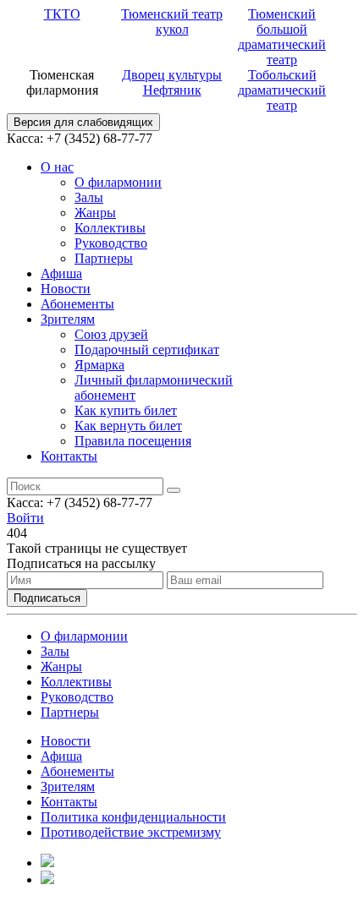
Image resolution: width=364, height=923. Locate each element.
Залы (88, 197)
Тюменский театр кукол (172, 21)
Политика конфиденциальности (133, 817)
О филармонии (118, 182)
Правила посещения (132, 441)
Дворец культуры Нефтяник (172, 82)
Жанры (95, 212)
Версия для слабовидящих (83, 122)
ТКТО (62, 14)
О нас (57, 167)
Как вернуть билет (128, 425)
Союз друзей (111, 334)
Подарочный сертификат (146, 349)
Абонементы (77, 304)
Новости (66, 288)
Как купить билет (125, 410)
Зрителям (68, 319)
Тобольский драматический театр (282, 90)
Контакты (69, 456)
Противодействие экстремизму (131, 832)
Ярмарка (99, 365)
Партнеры (103, 258)
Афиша (61, 273)
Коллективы (110, 228)
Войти (25, 518)
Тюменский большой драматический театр (282, 37)
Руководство (110, 243)
